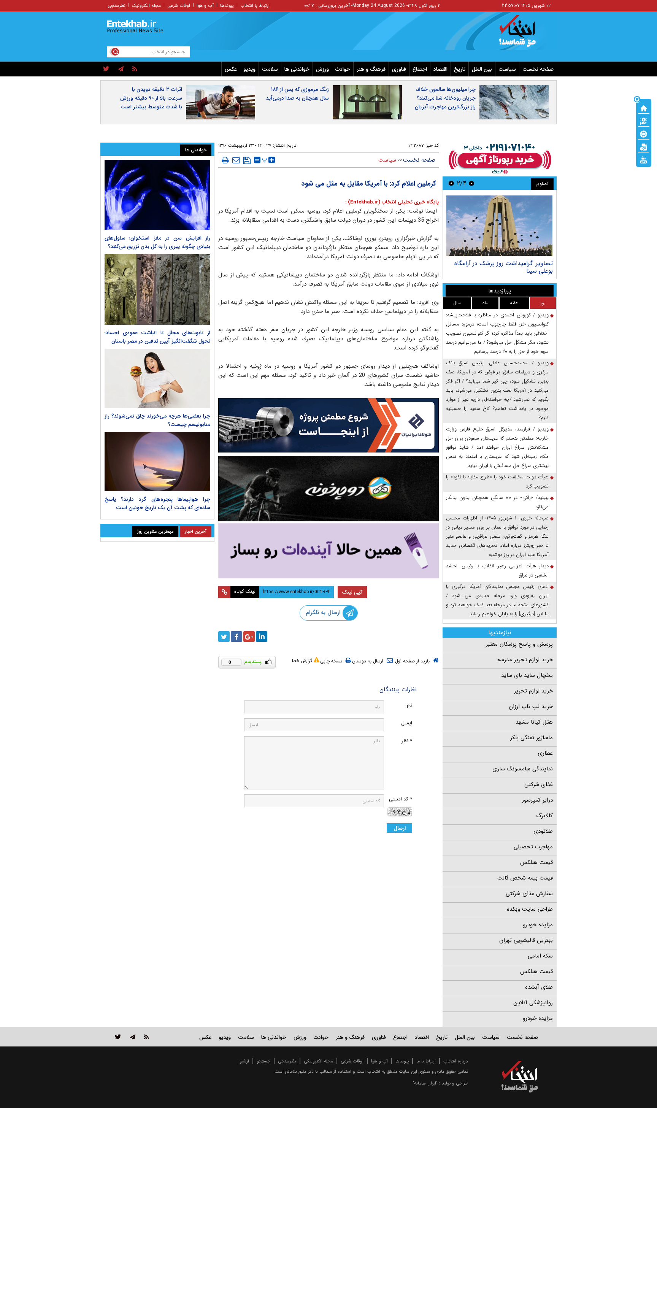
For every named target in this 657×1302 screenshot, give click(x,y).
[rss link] (146, 1036)
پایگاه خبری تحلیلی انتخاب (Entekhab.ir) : (392, 202)
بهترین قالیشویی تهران (526, 940)
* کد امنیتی (400, 799)
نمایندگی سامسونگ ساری (522, 768)
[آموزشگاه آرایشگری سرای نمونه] (328, 550)
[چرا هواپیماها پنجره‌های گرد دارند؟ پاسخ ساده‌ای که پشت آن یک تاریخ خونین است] (157, 461)
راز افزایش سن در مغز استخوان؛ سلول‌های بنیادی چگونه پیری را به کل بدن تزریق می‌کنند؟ (157, 242)
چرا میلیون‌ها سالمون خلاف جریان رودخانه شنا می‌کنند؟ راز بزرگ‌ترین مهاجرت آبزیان (445, 98)
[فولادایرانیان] (328, 425)
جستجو (263, 1061)
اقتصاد (440, 69)
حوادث (342, 69)
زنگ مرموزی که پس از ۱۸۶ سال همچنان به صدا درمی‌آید (297, 93)
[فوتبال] (643, 133)
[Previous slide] (471, 183)
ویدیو (249, 69)
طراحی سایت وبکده (530, 909)
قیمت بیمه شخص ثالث (525, 878)
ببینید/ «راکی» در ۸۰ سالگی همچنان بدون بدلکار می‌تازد (497, 502)
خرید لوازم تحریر (533, 690)
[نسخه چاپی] (225, 160)
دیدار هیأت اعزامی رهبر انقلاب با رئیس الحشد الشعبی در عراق (497, 570)
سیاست (507, 69)
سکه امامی (540, 956)
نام (409, 705)
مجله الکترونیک (146, 5)
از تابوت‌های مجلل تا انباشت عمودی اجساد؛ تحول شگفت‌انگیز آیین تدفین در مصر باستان (157, 337)
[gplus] (249, 636)
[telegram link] (132, 1036)
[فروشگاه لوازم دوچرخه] (328, 488)
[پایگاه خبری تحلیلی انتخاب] (523, 34)
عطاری (545, 753)
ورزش (322, 69)
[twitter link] (118, 1036)
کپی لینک (352, 592)
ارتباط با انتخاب (255, 5)
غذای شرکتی (538, 784)
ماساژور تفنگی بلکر (531, 737)
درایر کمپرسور (537, 800)
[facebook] (236, 636)
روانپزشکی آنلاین (533, 1002)
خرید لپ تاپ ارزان (531, 706)
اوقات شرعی (178, 5)
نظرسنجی (116, 5)
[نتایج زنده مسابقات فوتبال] (643, 159)
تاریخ (459, 69)
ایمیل (406, 723)
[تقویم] (643, 146)
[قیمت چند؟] (643, 120)
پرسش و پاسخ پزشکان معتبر (519, 644)
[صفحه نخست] (643, 107)
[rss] (135, 69)
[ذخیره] (247, 160)
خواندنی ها (296, 69)
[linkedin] (261, 636)
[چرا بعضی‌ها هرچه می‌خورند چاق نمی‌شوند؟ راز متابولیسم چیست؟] (157, 378)
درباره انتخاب (455, 1061)
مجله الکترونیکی (318, 1061)
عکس (231, 69)
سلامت (270, 69)
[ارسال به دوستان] (236, 160)
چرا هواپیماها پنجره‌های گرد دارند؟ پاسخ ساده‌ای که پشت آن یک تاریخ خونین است (157, 503)
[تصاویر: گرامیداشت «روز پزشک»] (499, 225)
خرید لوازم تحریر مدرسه (525, 659)
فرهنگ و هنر (371, 69)
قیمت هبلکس (536, 862)
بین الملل (482, 69)
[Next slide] (451, 183)
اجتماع (420, 69)
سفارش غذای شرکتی (529, 893)
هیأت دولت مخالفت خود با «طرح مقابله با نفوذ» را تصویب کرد (497, 481)
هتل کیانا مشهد (534, 722)
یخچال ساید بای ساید (527, 675)
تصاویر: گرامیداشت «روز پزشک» (513, 263)
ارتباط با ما (426, 1061)
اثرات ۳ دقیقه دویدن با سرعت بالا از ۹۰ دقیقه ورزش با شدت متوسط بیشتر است (151, 98)
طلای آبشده (539, 987)
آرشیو (244, 1061)
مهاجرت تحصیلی (533, 846)
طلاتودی (543, 831)
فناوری (399, 69)
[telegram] (121, 69)
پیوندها (227, 5)
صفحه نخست (538, 69)
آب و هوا (205, 5)
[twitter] (106, 69)
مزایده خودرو (538, 924)
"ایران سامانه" (425, 1083)
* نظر (407, 741)
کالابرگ (544, 815)
